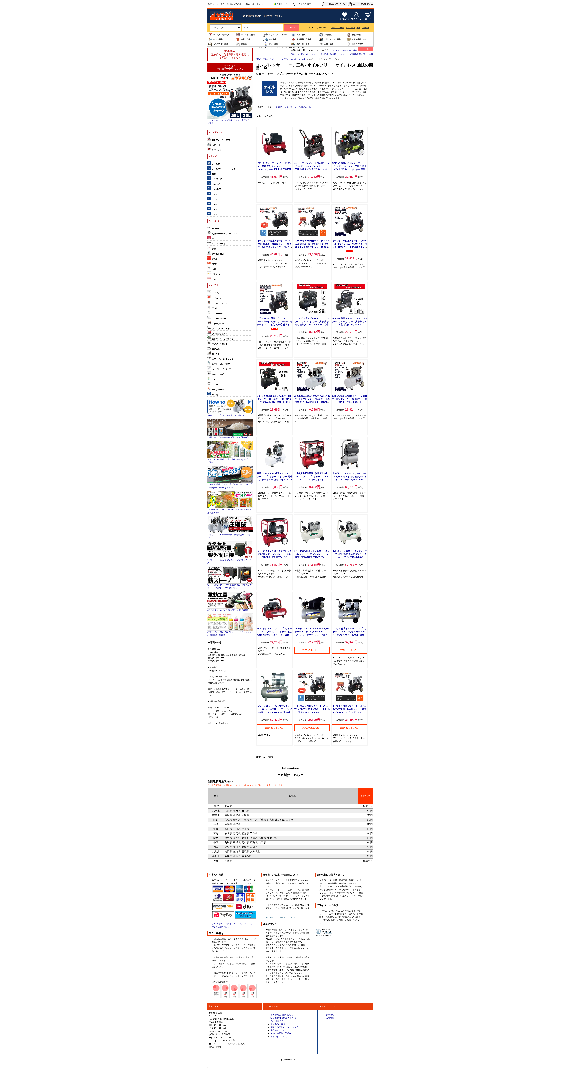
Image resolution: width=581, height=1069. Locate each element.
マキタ (215, 279)
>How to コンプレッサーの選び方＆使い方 (225, 415)
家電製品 (328, 35)
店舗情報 (330, 1018)
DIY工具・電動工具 (221, 35)
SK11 (214, 239)
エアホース (217, 298)
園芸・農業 (301, 35)
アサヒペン (217, 274)
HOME (258, 59)
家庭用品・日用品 (304, 39)
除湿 (358, 28)
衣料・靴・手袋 (303, 44)
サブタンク (217, 150)
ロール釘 (216, 354)
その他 (215, 395)
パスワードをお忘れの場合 (345, 50)
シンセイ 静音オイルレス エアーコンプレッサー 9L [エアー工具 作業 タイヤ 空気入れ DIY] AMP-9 (349, 321)
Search (291, 28)
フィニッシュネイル (221, 334)
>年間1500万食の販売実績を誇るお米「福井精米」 (229, 437)
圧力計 (215, 308)
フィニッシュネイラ (221, 329)
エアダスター (218, 293)
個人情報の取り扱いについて (333, 54)
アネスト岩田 (218, 254)
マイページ (313, 50)
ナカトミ (216, 249)
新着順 (279, 107)
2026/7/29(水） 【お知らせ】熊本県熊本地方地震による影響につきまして (230, 54)
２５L (214, 194)
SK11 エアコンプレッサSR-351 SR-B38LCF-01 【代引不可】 (312, 476)
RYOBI (215, 259)
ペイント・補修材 (248, 35)
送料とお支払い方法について (304, 54)
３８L (214, 215)
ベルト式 (216, 184)
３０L (214, 205)
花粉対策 (365, 28)
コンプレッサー (337, 28)
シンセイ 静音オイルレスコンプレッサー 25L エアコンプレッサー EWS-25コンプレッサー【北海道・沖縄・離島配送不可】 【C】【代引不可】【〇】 (349, 634)
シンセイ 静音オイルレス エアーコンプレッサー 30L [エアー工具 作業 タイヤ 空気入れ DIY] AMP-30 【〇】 (274, 399)
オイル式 (216, 164)
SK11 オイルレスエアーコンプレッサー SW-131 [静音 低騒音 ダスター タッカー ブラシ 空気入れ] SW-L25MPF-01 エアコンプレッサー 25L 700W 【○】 (349, 557)
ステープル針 (218, 324)
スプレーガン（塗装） (222, 364)
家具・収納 (245, 39)
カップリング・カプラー (223, 369)
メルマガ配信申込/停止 (281, 1033)
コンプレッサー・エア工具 (278, 59)
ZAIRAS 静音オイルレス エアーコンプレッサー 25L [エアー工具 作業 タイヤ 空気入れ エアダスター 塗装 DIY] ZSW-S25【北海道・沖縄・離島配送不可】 (349, 169)
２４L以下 (216, 189)
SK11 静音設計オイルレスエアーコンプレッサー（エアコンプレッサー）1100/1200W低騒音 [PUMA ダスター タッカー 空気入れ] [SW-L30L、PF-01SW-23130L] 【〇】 (312, 557)
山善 (214, 269)
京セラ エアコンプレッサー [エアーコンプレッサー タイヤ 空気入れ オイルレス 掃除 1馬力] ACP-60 (349, 476)
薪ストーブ (350, 28)
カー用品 (272, 39)
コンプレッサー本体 (221, 140)
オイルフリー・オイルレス (224, 169)
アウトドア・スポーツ (278, 35)
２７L (214, 199)
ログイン (326, 50)
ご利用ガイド (283, 4)
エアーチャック (219, 314)
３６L (214, 210)
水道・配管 (328, 44)
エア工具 (216, 349)
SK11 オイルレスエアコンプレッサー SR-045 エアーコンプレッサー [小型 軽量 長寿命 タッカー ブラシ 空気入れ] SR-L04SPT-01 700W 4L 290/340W (274, 634)
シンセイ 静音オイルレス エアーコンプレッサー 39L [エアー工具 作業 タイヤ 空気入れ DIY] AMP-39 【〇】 (312, 321)
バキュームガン (219, 374)
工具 (265, 59)
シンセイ (216, 229)
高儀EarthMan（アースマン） (225, 234)
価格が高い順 (305, 107)
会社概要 (330, 1015)
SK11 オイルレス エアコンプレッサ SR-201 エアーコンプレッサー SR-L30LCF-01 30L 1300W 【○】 (274, 554)
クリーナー (217, 379)
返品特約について (278, 1030)
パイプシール (218, 390)
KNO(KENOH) (218, 244)
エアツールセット (220, 344)
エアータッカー (219, 319)
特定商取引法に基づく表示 (361, 54)
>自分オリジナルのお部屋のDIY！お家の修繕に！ (229, 610)
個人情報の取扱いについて (283, 1015)
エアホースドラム (220, 303)
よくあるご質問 (303, 4)
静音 (214, 174)
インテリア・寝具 (220, 44)
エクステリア (357, 44)
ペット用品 (218, 39)
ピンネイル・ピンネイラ (223, 339)
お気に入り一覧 (298, 50)
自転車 (244, 44)
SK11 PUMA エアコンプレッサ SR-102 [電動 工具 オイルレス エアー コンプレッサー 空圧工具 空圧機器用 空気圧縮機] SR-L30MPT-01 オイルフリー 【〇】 (274, 169)
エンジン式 (217, 179)
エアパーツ (217, 384)
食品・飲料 (356, 35)
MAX (214, 264)
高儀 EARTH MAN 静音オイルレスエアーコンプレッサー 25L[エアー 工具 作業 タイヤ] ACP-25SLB (349, 399)
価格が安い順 (290, 107)
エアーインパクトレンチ (223, 359)
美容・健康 (273, 44)
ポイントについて (278, 1036)
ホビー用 (216, 145)
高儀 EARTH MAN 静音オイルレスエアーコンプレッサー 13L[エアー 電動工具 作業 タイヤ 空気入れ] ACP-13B (274, 476)
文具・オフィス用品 (332, 39)
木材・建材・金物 (359, 39)
